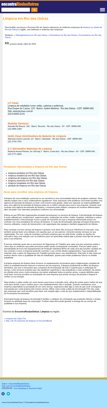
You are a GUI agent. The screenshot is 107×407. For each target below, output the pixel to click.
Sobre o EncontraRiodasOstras (15, 384)
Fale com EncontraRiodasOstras (16, 386)
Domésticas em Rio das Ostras (63, 35)
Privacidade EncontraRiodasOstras (37, 402)
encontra (20, 4)
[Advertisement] (53, 71)
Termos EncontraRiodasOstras (12, 402)
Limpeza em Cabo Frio (16, 318)
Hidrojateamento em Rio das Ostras (31, 35)
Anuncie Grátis (35, 388)
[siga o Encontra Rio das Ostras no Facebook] (3, 394)
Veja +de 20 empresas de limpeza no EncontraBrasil (29, 321)
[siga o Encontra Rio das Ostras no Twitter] (8, 394)
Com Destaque (20, 388)
